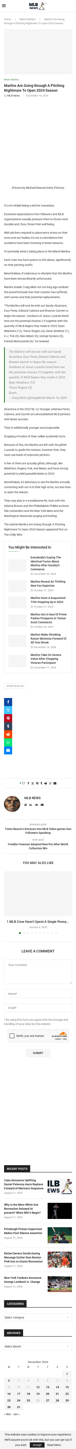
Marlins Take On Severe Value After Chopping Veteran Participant (46, 658)
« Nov (7, 1414)
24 (18, 1400)
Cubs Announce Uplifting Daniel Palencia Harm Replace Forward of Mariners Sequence (24, 1184)
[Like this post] (23, 783)
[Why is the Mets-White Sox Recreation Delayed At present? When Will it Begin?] (60, 1211)
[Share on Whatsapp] (8, 742)
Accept (37, 1445)
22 (67, 1393)
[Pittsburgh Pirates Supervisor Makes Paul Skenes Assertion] (60, 1235)
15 (67, 1387)
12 (38, 1387)
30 (9, 1407)
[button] (7, 902)
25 (28, 1400)
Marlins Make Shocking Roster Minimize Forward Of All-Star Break (48, 638)
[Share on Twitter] (8, 710)
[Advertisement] (38, 140)
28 (57, 1400)
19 (38, 1393)
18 (28, 1393)
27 (47, 1400)
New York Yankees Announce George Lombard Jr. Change (23, 1279)
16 (9, 1393)
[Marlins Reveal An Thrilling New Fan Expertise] (17, 586)
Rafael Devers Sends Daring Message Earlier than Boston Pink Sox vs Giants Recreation (23, 1257)
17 (18, 1393)
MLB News (13, 95)
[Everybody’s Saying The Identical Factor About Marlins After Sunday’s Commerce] (17, 566)
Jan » (16, 1414)
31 (18, 1407)
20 (47, 1393)
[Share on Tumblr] (8, 726)
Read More (54, 1445)
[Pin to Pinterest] (8, 718)
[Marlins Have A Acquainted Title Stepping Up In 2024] (17, 602)
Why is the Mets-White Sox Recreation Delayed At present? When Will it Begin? (22, 1208)
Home (7, 19)
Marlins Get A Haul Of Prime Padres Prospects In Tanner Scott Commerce (49, 618)
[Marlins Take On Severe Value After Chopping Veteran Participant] (17, 661)
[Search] (72, 6)
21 (57, 1393)
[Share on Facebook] (8, 702)
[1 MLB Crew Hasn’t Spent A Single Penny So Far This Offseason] (38, 893)
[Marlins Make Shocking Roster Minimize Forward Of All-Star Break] (17, 641)
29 (67, 1400)
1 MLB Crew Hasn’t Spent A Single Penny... (38, 922)
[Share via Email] (8, 750)
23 (9, 1400)
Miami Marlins (27, 19)
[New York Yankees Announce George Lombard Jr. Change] (60, 1284)
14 (57, 1387)
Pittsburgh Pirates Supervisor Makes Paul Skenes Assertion (23, 1231)
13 (47, 1387)
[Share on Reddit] (8, 734)
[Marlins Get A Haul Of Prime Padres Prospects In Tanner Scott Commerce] (17, 621)
